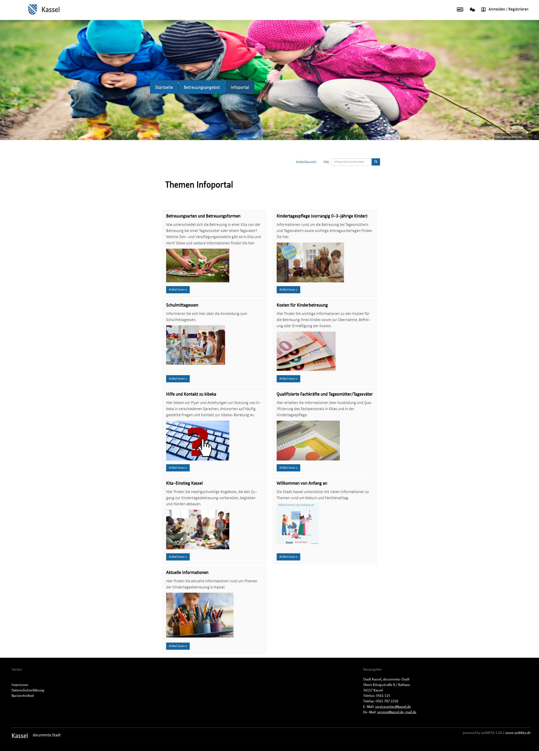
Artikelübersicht (306, 162)
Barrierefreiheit (23, 696)
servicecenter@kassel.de (393, 706)
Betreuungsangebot (202, 87)
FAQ (326, 162)
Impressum (20, 685)
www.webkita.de (518, 733)
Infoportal (240, 87)
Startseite (164, 87)
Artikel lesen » (178, 289)
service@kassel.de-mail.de (396, 712)
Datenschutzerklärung (28, 690)
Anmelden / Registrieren (508, 9)
